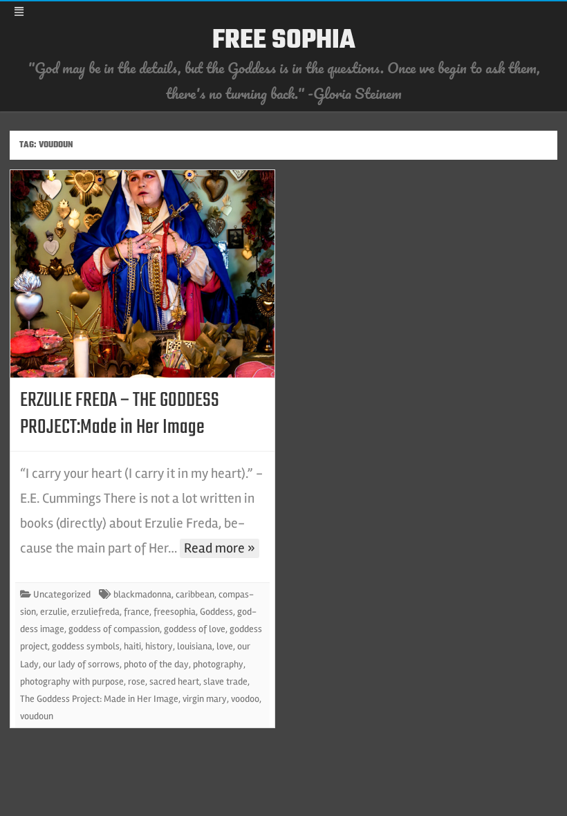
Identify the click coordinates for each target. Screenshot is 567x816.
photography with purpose (72, 681)
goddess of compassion (114, 629)
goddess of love (194, 629)
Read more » (219, 548)
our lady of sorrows (81, 664)
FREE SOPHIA (283, 40)
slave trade (225, 681)
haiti (132, 646)
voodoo (245, 699)
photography (218, 664)
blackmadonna (142, 594)
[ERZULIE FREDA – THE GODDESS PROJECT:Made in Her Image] (142, 274)
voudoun (36, 716)
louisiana (194, 646)
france (136, 612)
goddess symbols (86, 646)
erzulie (53, 612)
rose (136, 681)
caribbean (195, 594)
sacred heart (174, 681)
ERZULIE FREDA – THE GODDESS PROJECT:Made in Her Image (119, 413)
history (159, 646)
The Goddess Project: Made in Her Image (99, 699)
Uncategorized (62, 594)
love (224, 646)
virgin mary (205, 699)
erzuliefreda (95, 612)
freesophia (175, 612)
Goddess (216, 612)
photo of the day (156, 664)
